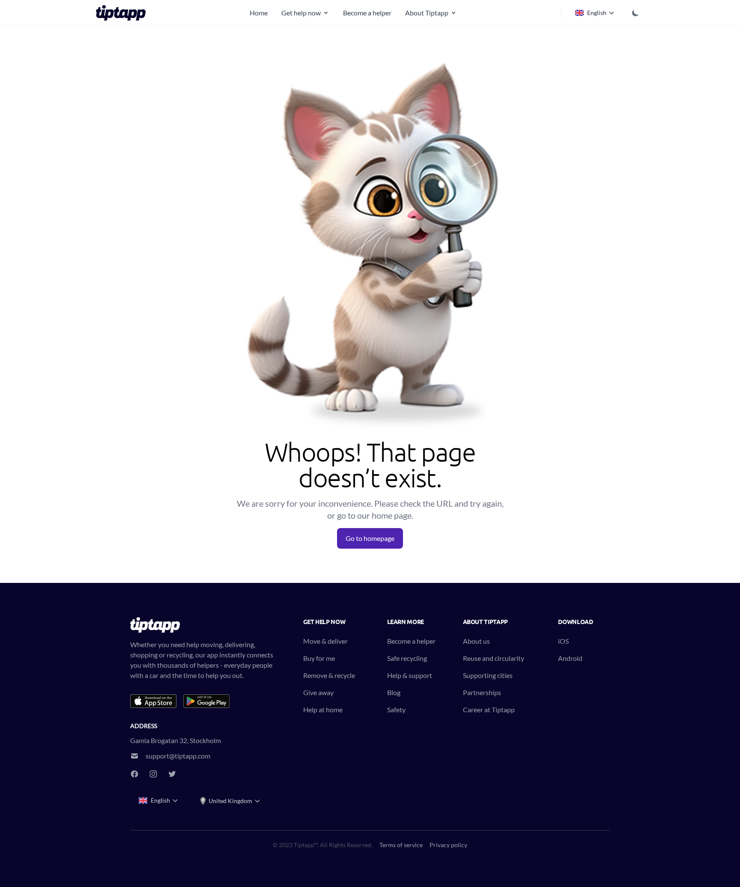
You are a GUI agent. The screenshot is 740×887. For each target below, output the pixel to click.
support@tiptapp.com (178, 756)
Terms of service (401, 844)
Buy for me (319, 658)
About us (476, 641)
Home (259, 13)
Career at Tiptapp (489, 709)
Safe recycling (407, 658)
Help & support (409, 675)
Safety (396, 709)
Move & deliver (325, 641)
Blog (393, 692)
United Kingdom (230, 800)
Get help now (301, 13)
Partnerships (482, 692)
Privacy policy (448, 844)
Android (570, 658)
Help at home (323, 709)
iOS (563, 641)
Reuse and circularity (493, 658)
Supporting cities (488, 675)
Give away (318, 692)
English (596, 12)
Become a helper (367, 13)
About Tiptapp (426, 13)
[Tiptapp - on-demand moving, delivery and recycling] (123, 13)
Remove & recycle (329, 675)
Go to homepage (370, 538)
